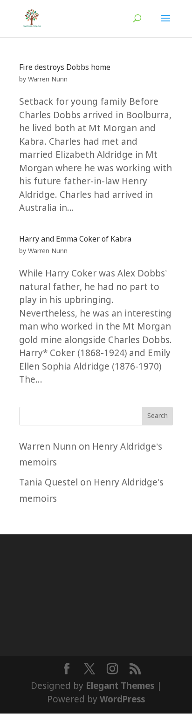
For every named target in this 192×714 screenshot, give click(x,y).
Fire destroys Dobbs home (64, 68)
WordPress (122, 700)
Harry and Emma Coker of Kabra (75, 239)
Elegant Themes (120, 686)
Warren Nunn (48, 79)
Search (157, 416)
